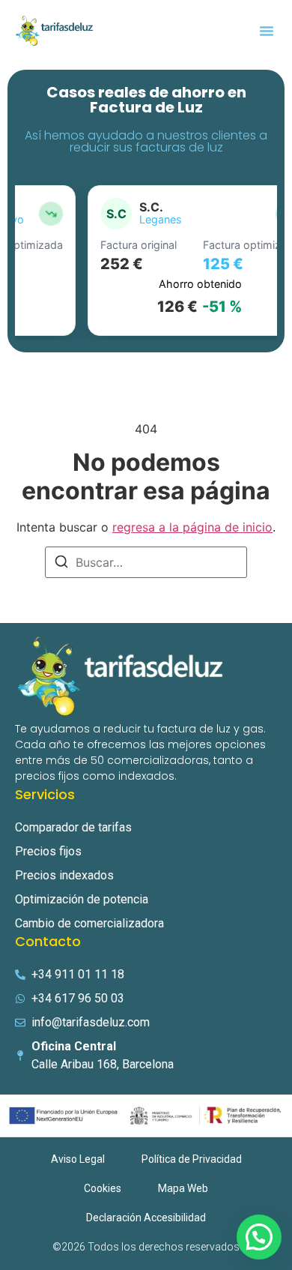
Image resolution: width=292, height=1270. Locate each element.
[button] (266, 30)
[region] (146, 261)
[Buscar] (61, 564)
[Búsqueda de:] (146, 562)
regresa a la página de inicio (192, 527)
